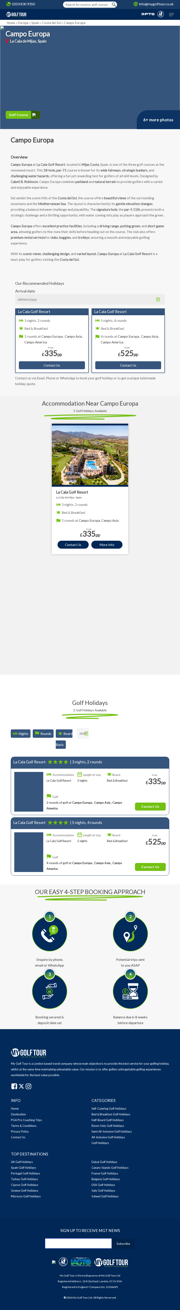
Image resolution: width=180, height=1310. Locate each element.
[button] (171, 14)
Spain (35, 23)
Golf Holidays (100, 1143)
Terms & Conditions (23, 1125)
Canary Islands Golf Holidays (110, 1167)
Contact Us (52, 365)
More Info (106, 545)
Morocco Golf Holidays (26, 1196)
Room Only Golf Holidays (108, 1125)
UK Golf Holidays (22, 1162)
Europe (23, 23)
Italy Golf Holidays (103, 1190)
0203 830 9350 (23, 4)
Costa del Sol (51, 23)
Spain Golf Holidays (23, 1167)
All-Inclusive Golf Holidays (108, 1137)
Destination (18, 1114)
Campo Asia (73, 336)
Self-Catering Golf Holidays (109, 1108)
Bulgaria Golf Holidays (106, 1179)
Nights (23, 734)
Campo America (35, 342)
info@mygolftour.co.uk (156, 4)
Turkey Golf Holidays (24, 1179)
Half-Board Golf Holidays (108, 1120)
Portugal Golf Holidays (25, 1173)
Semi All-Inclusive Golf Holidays (112, 1131)
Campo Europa (52, 336)
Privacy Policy (20, 1131)
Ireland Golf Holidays (105, 1196)
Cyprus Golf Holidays (24, 1185)
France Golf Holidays (105, 1173)
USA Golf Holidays (103, 1185)
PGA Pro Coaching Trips (26, 1120)
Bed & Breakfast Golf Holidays (111, 1114)
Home (11, 23)
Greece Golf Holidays (24, 1190)
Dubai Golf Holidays (104, 1162)
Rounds (45, 734)
